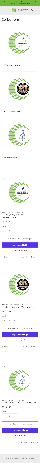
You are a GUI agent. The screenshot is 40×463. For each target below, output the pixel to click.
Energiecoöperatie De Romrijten (17, 458)
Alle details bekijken (28, 257)
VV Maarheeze (11, 111)
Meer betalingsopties (20, 250)
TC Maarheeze (10, 158)
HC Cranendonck (12, 65)
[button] (2, 10)
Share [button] (6, 257)
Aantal (4, 226)
